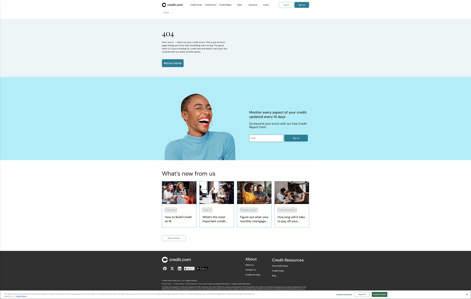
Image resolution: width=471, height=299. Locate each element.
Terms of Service (191, 284)
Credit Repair (225, 5)
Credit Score (210, 5)
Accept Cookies (379, 294)
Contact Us (250, 270)
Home (166, 12)
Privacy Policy (166, 284)
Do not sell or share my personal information (214, 284)
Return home (173, 63)
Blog (274, 275)
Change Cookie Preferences (240, 284)
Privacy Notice (179, 284)
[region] (235, 294)
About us (249, 265)
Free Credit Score (280, 266)
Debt (239, 5)
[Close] (467, 294)
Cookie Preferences (344, 294)
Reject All (362, 294)
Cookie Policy (21, 296)
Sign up (296, 138)
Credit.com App (252, 274)
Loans (266, 5)
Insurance (253, 5)
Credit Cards (196, 5)
